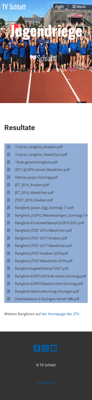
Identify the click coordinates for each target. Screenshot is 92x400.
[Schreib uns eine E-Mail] (53, 349)
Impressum (46, 382)
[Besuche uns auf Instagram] (45, 349)
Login (58, 6)
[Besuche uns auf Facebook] (37, 349)
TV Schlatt (14, 6)
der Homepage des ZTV (60, 314)
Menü (81, 7)
